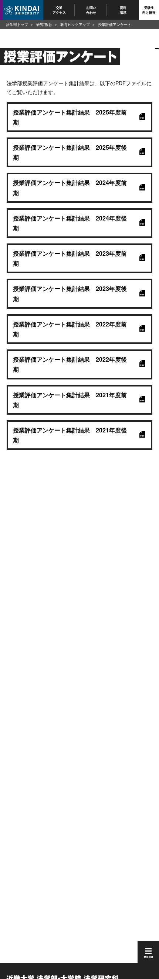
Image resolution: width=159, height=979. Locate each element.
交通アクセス (59, 9)
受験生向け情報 (149, 9)
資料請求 (123, 9)
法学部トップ (17, 24)
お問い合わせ (91, 9)
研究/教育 (44, 24)
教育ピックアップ (75, 24)
